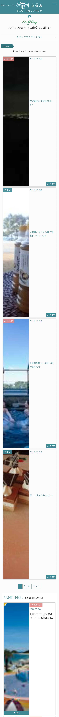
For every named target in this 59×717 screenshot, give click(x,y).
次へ (35, 586)
